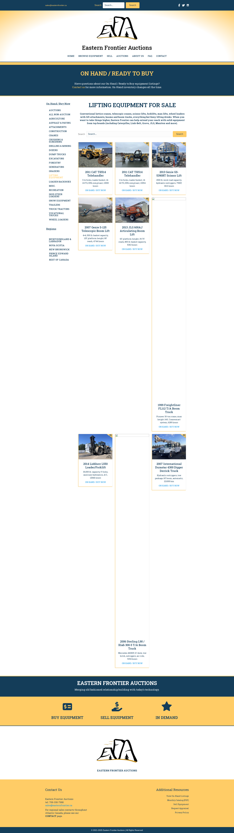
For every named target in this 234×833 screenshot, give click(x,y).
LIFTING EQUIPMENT (56, 176)
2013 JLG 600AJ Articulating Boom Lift (132, 231)
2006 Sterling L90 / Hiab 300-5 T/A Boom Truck (132, 645)
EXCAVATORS (56, 158)
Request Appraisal (180, 808)
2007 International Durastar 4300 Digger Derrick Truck (169, 467)
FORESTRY (55, 162)
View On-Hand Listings (177, 796)
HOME (70, 56)
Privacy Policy (182, 812)
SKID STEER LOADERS (55, 195)
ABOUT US (138, 56)
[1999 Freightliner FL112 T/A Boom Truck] (169, 299)
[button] (132, 5)
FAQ (150, 56)
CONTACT (161, 56)
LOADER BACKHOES (60, 181)
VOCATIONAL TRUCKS (56, 214)
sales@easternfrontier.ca (56, 5)
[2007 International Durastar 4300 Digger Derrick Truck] (169, 447)
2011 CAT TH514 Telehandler (95, 173)
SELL (109, 56)
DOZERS (53, 150)
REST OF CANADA (59, 259)
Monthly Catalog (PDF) (178, 800)
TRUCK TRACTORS (59, 209)
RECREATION (56, 190)
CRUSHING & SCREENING (56, 140)
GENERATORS (56, 166)
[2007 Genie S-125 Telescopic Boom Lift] (95, 210)
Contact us (78, 87)
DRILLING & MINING (60, 145)
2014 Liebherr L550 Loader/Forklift (95, 465)
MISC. (52, 185)
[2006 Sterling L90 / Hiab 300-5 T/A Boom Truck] (132, 535)
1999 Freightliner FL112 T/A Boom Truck (169, 408)
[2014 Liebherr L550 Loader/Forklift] (95, 447)
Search (98, 5)
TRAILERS (54, 204)
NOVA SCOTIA (56, 245)
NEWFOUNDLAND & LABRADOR (60, 240)
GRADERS (54, 171)
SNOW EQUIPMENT (60, 200)
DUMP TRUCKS (57, 154)
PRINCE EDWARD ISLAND (58, 254)
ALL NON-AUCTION (59, 114)
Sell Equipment (181, 804)
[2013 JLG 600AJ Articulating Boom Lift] (132, 210)
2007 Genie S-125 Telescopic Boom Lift (96, 229)
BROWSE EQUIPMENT (90, 56)
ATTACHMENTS (57, 127)
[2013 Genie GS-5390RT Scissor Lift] (169, 155)
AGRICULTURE (57, 118)
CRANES (53, 135)
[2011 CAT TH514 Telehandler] (95, 155)
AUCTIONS (122, 56)
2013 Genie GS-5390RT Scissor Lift (169, 173)
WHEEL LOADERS (58, 219)
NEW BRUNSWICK (59, 249)
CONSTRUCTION (58, 131)
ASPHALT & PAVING (60, 122)
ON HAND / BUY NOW (95, 190)
